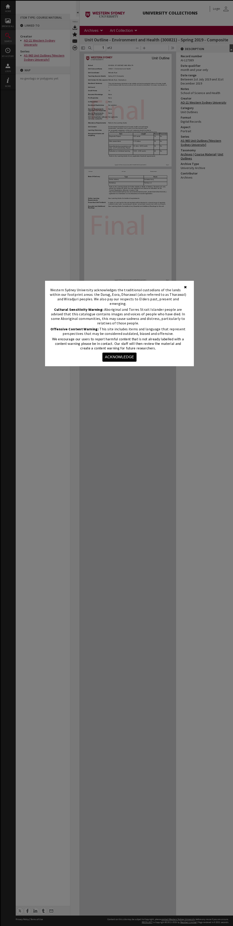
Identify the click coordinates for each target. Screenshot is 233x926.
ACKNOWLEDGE (119, 357)
